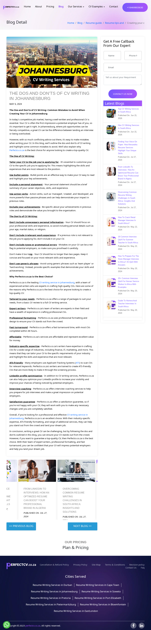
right (82, 526)
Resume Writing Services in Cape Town (97, 585)
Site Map (96, 564)
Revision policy (137, 564)
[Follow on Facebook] (133, 626)
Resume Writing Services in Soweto (101, 591)
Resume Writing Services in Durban (52, 585)
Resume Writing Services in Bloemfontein (103, 604)
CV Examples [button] (96, 6)
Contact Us (130, 567)
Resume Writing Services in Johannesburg (54, 591)
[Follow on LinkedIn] (142, 626)
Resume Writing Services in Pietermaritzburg (51, 604)
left (21, 526)
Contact (113, 6)
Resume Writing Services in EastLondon (76, 611)
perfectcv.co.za (32, 625)
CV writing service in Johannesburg (56, 282)
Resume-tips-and (114, 23)
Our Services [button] (75, 6)
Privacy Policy (80, 564)
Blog (61, 6)
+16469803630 (135, 7)
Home (27, 6)
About (38, 6)
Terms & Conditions (115, 564)
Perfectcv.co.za (16, 150)
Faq (143, 567)
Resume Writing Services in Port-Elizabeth (98, 598)
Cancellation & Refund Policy (54, 564)
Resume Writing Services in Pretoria (51, 598)
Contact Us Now (122, 93)
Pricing (50, 6)
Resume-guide (94, 23)
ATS (77, 362)
